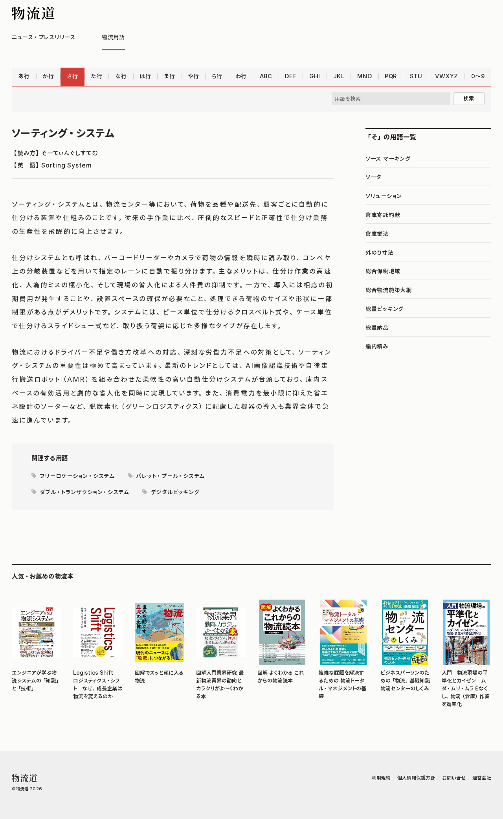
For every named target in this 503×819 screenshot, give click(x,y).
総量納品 (377, 327)
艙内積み (377, 346)
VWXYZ (446, 76)
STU (416, 76)
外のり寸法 (379, 252)
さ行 (72, 76)
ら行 (217, 76)
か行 (48, 76)
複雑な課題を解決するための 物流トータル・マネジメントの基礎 (342, 684)
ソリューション (383, 196)
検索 (469, 98)
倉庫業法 (377, 233)
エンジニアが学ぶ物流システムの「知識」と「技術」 (36, 681)
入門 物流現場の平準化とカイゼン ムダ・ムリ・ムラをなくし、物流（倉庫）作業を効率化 (466, 688)
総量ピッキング (384, 309)
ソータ (373, 177)
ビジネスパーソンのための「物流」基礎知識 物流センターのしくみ (405, 681)
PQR (391, 76)
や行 (193, 76)
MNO (364, 76)
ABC (266, 76)
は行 (145, 76)
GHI (314, 76)
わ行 (241, 76)
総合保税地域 (382, 271)
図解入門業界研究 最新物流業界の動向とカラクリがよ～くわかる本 (220, 684)
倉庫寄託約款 (382, 215)
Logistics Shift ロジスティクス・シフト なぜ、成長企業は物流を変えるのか (97, 684)
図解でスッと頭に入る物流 (159, 677)
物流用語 (113, 37)
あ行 (23, 76)
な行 (121, 76)
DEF (290, 76)
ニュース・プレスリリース (43, 37)
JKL (339, 76)
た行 (96, 76)
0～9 (478, 76)
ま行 (169, 76)
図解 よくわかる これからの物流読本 (280, 677)
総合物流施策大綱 (388, 290)
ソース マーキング (388, 158)
